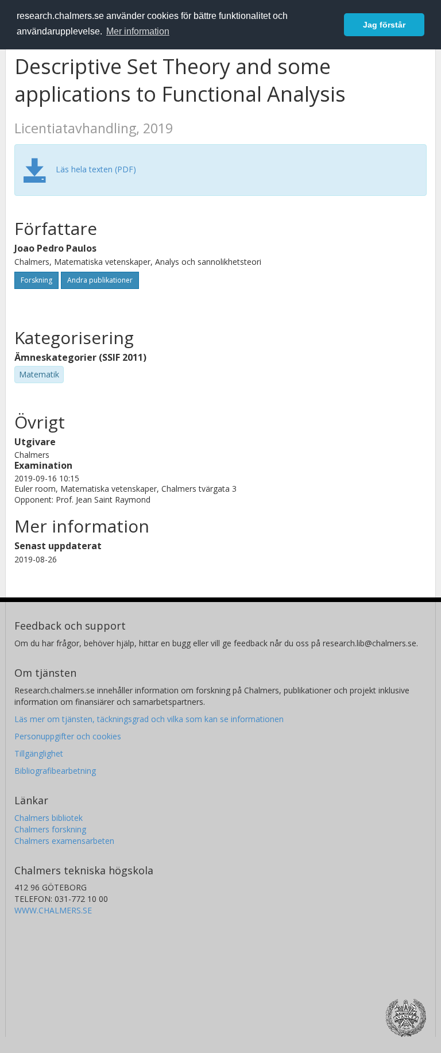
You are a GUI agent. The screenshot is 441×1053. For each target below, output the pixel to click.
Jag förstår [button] (384, 24)
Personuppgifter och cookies (67, 736)
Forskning (36, 280)
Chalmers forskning (50, 829)
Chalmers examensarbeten (64, 840)
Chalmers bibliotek (48, 817)
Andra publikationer (100, 280)
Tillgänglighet (38, 753)
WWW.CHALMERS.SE (53, 910)
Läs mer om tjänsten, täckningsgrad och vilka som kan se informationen (149, 718)
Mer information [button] (137, 31)
